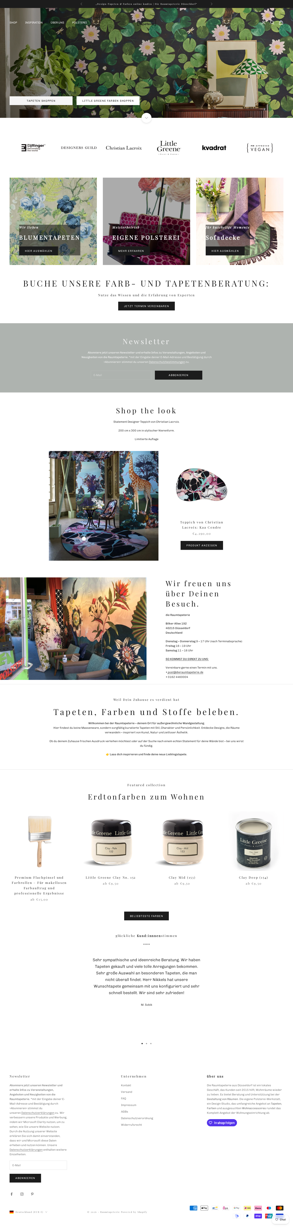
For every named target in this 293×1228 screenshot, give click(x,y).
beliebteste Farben (146, 916)
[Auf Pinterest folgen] (32, 1194)
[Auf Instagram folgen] (22, 1194)
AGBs (124, 1111)
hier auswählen (38, 250)
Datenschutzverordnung (137, 1118)
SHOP (13, 22)
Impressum (128, 1105)
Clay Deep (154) (253, 877)
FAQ (123, 1098)
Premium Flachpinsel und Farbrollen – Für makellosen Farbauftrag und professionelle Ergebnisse (39, 885)
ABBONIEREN (178, 375)
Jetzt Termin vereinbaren (146, 306)
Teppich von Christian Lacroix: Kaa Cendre (201, 525)
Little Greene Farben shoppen (108, 100)
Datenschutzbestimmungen (167, 362)
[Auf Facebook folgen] (12, 1194)
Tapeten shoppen (41, 100)
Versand (126, 1092)
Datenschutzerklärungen (37, 1113)
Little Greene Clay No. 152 (111, 877)
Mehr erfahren (131, 250)
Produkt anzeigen (201, 545)
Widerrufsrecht (131, 1125)
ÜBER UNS (57, 22)
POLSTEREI (79, 22)
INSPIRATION (34, 22)
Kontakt (126, 1085)
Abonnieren (25, 1178)
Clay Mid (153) (182, 877)
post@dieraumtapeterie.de (185, 672)
